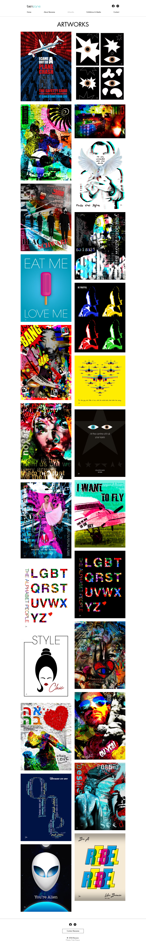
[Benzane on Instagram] (117, 6)
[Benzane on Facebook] (113, 6)
